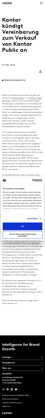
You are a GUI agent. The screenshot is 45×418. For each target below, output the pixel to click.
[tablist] (22, 376)
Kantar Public (18, 98)
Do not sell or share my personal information (22, 235)
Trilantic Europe (34, 98)
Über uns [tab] (6, 368)
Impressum (6, 406)
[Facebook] (7, 390)
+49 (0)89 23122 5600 (12, 383)
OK (22, 226)
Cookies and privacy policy (12, 403)
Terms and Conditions (10, 399)
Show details (32, 218)
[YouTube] (16, 390)
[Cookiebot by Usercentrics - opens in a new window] (32, 180)
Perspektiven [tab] (8, 363)
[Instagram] (3, 390)
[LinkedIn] (11, 390)
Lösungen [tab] (7, 357)
